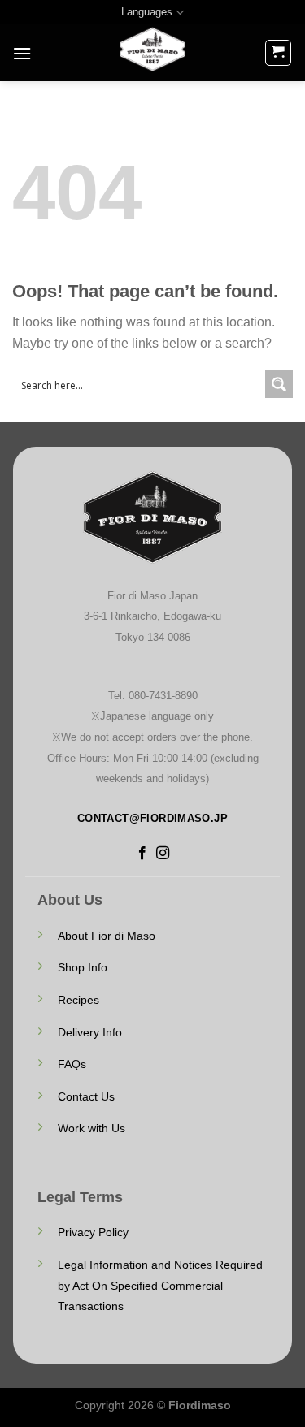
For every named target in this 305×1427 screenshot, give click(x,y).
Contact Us (86, 1096)
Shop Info (82, 967)
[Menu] (22, 53)
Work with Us (91, 1128)
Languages (146, 12)
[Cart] (278, 53)
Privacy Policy (93, 1232)
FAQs (72, 1063)
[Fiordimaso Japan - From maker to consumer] (153, 53)
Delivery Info (90, 1032)
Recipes (78, 999)
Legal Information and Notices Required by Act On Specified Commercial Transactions (160, 1285)
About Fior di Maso (106, 935)
